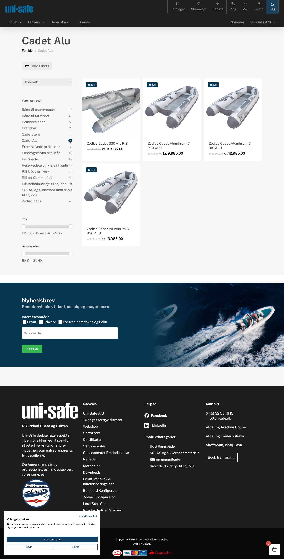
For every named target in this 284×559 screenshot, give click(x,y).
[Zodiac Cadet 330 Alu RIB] (111, 107)
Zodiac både (32, 201)
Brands (84, 22)
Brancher (29, 128)
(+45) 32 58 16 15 (219, 413)
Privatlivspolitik (88, 516)
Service (218, 9)
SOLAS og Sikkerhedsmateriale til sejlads (47, 192)
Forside (27, 51)
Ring (233, 9)
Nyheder (237, 22)
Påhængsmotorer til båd (41, 153)
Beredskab (59, 22)
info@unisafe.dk (218, 418)
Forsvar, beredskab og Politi (85, 322)
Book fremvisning (222, 457)
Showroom (198, 9)
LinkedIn (159, 425)
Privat (13, 22)
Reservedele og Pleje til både (45, 165)
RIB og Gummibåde (37, 178)
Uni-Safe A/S (260, 22)
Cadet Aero (31, 134)
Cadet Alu (30, 140)
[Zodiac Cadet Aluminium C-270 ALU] (172, 107)
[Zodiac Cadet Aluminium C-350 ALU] (111, 193)
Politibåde (30, 159)
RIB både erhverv (35, 171)
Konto (259, 9)
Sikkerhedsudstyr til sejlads (44, 184)
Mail (245, 9)
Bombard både (34, 122)
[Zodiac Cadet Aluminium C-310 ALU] (233, 107)
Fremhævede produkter (41, 147)
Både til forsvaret (35, 116)
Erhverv (34, 22)
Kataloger (178, 9)
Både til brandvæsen (38, 110)
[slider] (24, 226)
